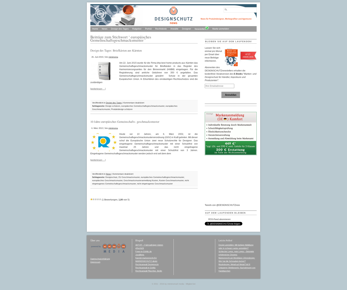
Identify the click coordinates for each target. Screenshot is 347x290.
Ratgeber (137, 29)
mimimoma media (175, 284)
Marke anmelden (220, 29)
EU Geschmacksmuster (129, 177)
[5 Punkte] (100, 199)
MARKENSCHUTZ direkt (146, 261)
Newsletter (200, 29)
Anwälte (174, 29)
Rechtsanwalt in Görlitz (145, 268)
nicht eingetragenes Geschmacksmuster (155, 184)
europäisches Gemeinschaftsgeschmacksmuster (142, 106)
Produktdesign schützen (121, 109)
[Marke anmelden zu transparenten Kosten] (231, 154)
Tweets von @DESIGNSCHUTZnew (222, 205)
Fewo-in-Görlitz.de (143, 251)
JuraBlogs (139, 255)
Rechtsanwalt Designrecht (146, 264)
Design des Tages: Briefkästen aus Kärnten (116, 50)
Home (95, 29)
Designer (186, 29)
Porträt (148, 29)
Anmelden (230, 95)
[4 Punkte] (98, 199)
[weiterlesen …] (98, 89)
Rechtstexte (161, 29)
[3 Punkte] (96, 199)
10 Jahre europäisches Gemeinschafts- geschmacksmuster (124, 121)
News (104, 29)
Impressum (95, 262)
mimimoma (113, 57)
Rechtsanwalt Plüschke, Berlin (148, 271)
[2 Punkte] (94, 199)
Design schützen (112, 106)
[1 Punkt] (91, 199)
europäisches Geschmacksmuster (107, 180)
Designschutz (111, 177)
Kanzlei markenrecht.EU (146, 258)
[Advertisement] (232, 180)
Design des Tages (120, 29)
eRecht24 (139, 248)
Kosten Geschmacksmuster (171, 180)
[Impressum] (108, 252)
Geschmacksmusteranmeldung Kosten (141, 180)
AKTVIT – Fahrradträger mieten (149, 245)
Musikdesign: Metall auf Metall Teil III (234, 264)
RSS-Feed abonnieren (219, 219)
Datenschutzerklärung (100, 259)
